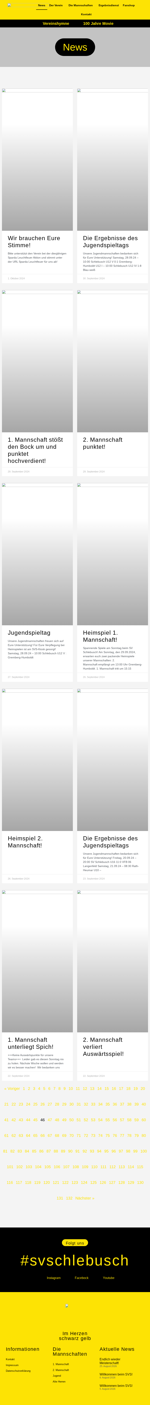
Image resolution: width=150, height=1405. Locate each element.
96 (114, 1151)
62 (14, 1135)
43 (21, 1120)
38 (129, 1104)
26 (42, 1104)
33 (93, 1104)
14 (99, 1088)
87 (48, 1151)
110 (94, 1167)
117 (19, 1182)
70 (71, 1135)
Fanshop (129, 5)
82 (12, 1151)
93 (92, 1151)
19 (135, 1088)
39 (136, 1104)
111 (103, 1167)
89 (63, 1151)
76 (115, 1135)
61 (6, 1135)
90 (70, 1151)
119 (37, 1182)
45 (35, 1120)
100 (143, 1151)
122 (65, 1182)
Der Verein (56, 5)
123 (74, 1182)
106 (57, 1167)
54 (100, 1120)
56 (115, 1120)
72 (86, 1135)
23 (21, 1104)
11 (78, 1088)
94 (99, 1151)
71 (79, 1135)
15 (106, 1088)
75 (107, 1135)
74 (100, 1135)
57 (122, 1120)
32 (86, 1104)
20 (143, 1088)
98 (128, 1151)
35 (107, 1104)
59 (136, 1120)
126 (103, 1182)
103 (29, 1167)
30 (71, 1104)
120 (46, 1182)
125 (93, 1182)
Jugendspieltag (29, 632)
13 (92, 1088)
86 (41, 1151)
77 (122, 1135)
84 (27, 1151)
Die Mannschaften (81, 5)
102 (19, 1167)
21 (6, 1104)
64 (28, 1135)
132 (69, 1198)
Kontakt (86, 14)
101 (10, 1167)
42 (14, 1120)
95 (106, 1151)
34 (100, 1104)
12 (85, 1088)
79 (136, 1135)
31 (79, 1104)
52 (86, 1120)
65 (35, 1135)
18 (128, 1088)
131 (60, 1198)
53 (93, 1120)
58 (129, 1120)
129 (131, 1182)
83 (20, 1151)
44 (28, 1120)
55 (107, 1120)
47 (50, 1120)
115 (140, 1167)
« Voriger (12, 1088)
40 (144, 1104)
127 (112, 1182)
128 (121, 1182)
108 (75, 1167)
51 (79, 1120)
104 (38, 1167)
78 (129, 1135)
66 (42, 1135)
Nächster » (84, 1198)
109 (85, 1167)
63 (21, 1135)
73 (93, 1135)
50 (71, 1120)
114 (131, 1167)
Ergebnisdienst (109, 5)
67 (50, 1135)
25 (35, 1104)
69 (64, 1135)
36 (115, 1104)
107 (66, 1167)
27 (50, 1104)
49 (64, 1120)
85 (34, 1151)
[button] (75, 1242)
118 (28, 1182)
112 (112, 1167)
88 (56, 1151)
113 (122, 1167)
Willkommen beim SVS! (116, 1374)
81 (5, 1151)
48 (57, 1120)
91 (77, 1151)
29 (64, 1104)
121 (56, 1182)
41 (6, 1120)
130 (140, 1182)
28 (57, 1104)
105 (47, 1167)
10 (71, 1088)
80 (144, 1135)
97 (121, 1151)
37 (122, 1104)
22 (14, 1104)
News (41, 5)
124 (84, 1182)
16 (114, 1088)
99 (135, 1151)
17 (121, 1088)
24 (28, 1104)
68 (57, 1135)
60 (144, 1120)
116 (10, 1182)
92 (85, 1151)
